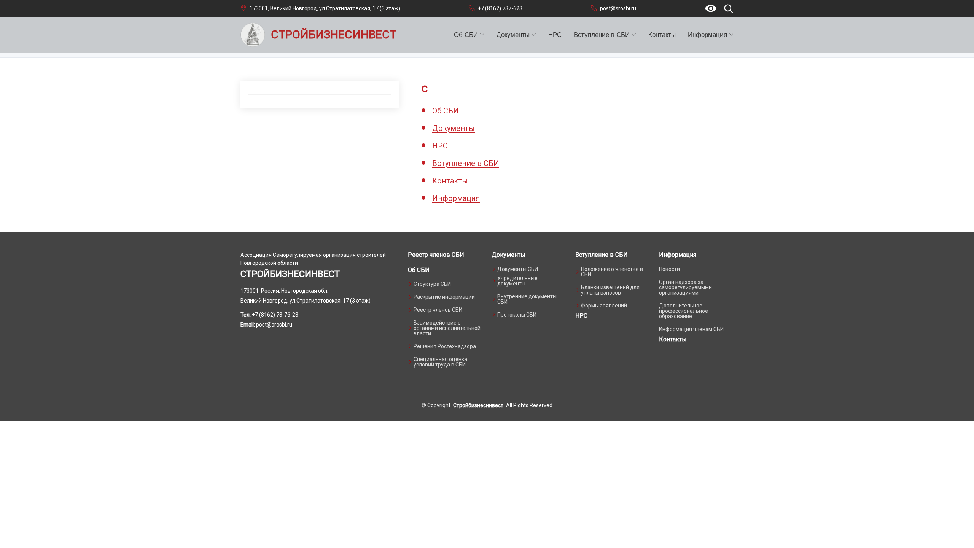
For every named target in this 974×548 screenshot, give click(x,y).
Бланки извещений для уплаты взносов (610, 290)
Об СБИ (445, 110)
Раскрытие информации (444, 296)
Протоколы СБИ (516, 314)
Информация (456, 198)
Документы (453, 128)
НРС (555, 34)
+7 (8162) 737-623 (500, 8)
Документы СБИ (517, 269)
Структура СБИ (432, 284)
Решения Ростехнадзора (445, 346)
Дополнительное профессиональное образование (683, 311)
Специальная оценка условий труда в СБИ (440, 362)
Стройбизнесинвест (478, 405)
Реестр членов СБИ (436, 254)
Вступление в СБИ (465, 163)
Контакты (662, 34)
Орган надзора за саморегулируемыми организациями (685, 287)
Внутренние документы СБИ (527, 299)
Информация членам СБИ (691, 329)
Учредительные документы (517, 281)
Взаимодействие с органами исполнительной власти (447, 328)
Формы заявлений (604, 305)
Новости (669, 269)
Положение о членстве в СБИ (612, 271)
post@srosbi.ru (618, 8)
